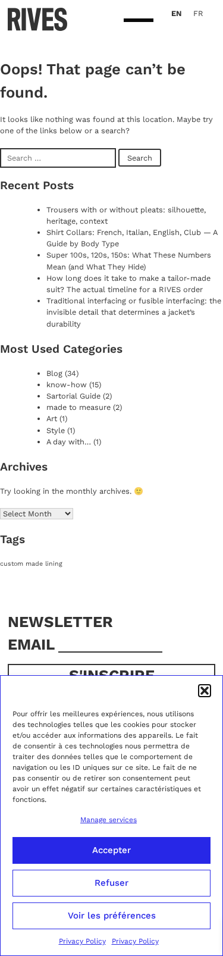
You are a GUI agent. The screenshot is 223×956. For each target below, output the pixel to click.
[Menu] (138, 21)
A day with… (68, 441)
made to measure (78, 407)
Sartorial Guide (73, 395)
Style (55, 430)
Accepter (111, 850)
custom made (21, 564)
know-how (66, 384)
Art (51, 418)
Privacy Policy (82, 941)
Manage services (108, 820)
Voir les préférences (112, 915)
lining (53, 564)
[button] (205, 691)
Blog (54, 373)
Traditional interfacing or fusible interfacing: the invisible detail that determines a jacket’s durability (133, 312)
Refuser (111, 882)
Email (33, 644)
